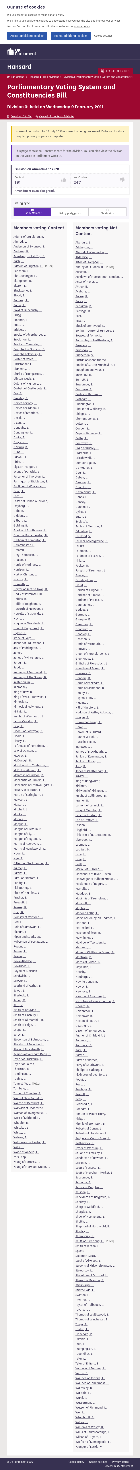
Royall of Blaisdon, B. (27, 971)
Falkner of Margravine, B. (91, 541)
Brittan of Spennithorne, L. (92, 360)
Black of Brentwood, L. (90, 325)
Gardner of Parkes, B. (89, 600)
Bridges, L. (20, 329)
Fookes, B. (82, 565)
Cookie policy (76, 1461)
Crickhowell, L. (85, 458)
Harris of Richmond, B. (90, 688)
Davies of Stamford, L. (27, 413)
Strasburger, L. (84, 1285)
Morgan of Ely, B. (24, 834)
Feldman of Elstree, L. (89, 556)
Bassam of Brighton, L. (28, 266)
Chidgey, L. (82, 414)
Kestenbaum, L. (23, 682)
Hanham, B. (83, 678)
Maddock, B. (83, 893)
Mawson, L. (20, 799)
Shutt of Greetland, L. (89, 1241)
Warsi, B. (81, 1397)
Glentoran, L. (84, 624)
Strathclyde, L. (85, 1290)
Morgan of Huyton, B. (27, 839)
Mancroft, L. (83, 903)
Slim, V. (18, 1005)
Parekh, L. (20, 873)
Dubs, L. (18, 452)
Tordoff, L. (82, 1329)
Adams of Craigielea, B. (28, 236)
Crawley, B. (20, 398)
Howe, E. (81, 727)
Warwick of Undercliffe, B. (30, 1108)
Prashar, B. (20, 897)
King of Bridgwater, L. (89, 781)
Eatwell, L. (20, 457)
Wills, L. (18, 1147)
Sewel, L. (19, 990)
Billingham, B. (22, 280)
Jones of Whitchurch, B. (28, 657)
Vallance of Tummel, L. (90, 1368)
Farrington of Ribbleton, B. (30, 481)
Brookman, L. (22, 339)
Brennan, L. (20, 320)
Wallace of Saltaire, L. (90, 1378)
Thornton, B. (21, 1069)
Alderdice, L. (83, 257)
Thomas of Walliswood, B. (92, 1314)
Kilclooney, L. (22, 687)
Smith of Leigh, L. (24, 1025)
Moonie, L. (20, 819)
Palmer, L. (20, 868)
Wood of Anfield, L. (26, 1152)
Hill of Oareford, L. (87, 707)
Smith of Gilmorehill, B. (28, 1020)
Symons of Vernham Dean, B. (32, 1054)
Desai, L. (19, 418)
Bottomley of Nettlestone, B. (94, 340)
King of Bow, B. (23, 692)
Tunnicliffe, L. (22, 1083)
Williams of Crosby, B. (89, 1427)
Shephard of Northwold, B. (92, 1226)
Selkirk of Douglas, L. (89, 1187)
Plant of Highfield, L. (26, 892)
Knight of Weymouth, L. (28, 716)
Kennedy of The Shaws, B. (30, 677)
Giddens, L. (20, 515)
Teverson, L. (83, 1309)
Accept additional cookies (27, 36)
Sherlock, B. (21, 995)
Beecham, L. (21, 271)
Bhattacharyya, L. (25, 276)
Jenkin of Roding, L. (88, 761)
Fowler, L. (81, 575)
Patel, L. (81, 1050)
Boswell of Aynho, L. (88, 335)
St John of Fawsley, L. (89, 1153)
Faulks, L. (81, 546)
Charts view (107, 213)
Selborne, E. (83, 1182)
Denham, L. (83, 482)
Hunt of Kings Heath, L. (28, 628)
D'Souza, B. (20, 447)
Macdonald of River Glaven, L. (95, 874)
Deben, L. (81, 477)
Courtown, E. (83, 443)
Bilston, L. (20, 285)
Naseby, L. (82, 972)
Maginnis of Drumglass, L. (92, 898)
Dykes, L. (81, 511)
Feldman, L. (83, 551)
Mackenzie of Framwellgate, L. (33, 785)
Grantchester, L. (23, 545)
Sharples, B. (83, 1211)
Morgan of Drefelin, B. (27, 829)
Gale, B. (18, 511)
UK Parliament (15, 77)
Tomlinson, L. (22, 1073)
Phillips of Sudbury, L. (89, 1069)
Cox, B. (17, 393)
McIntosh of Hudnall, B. (28, 775)
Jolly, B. (80, 766)
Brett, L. (18, 325)
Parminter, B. (83, 1045)
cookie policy (82, 26)
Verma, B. (81, 1373)
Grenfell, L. (20, 550)
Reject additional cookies (70, 36)
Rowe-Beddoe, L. (24, 961)
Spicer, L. (81, 1251)
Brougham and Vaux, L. (90, 369)
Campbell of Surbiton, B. (29, 349)
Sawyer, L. (20, 980)
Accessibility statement (119, 1466)
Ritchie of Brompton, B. (90, 1123)
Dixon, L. (19, 422)
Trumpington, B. (85, 1349)
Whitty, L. (19, 1132)
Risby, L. (80, 1118)
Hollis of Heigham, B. (27, 604)
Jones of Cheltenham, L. (91, 771)
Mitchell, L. (20, 809)
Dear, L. (80, 472)
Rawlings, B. (83, 1089)
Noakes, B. (82, 1006)
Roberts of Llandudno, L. (91, 1133)
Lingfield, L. (83, 830)
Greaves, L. (82, 649)
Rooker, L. (20, 951)
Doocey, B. (82, 502)
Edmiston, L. (83, 531)
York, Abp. (20, 1157)
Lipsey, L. (19, 741)
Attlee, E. (81, 286)
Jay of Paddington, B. (27, 648)
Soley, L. (19, 1034)
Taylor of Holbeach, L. (89, 1304)
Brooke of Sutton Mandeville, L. (95, 365)
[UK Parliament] (22, 52)
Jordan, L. (20, 662)
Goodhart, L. (83, 629)
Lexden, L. (82, 825)
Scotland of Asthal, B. (27, 985)
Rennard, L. (83, 1109)
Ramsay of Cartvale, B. (28, 917)
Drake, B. (19, 437)
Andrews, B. (21, 251)
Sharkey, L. (82, 1202)
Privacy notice (120, 1461)
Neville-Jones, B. (86, 981)
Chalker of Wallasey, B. (90, 409)
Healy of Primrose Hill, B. (29, 594)
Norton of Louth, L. (87, 1021)
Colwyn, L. (82, 423)
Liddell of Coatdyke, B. (28, 731)
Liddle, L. (19, 736)
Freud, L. (81, 585)
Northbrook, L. (85, 1011)
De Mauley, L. (84, 467)
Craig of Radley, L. (87, 448)
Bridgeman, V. (84, 355)
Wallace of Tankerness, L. (92, 1383)
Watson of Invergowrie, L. (30, 1113)
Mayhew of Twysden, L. (90, 942)
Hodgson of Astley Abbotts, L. (94, 712)
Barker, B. (81, 296)
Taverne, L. (82, 1300)
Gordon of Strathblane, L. (29, 530)
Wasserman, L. (85, 1402)
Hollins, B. (20, 599)
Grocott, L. (20, 559)
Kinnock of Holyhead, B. (28, 706)
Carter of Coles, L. (25, 359)
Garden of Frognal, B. (89, 590)
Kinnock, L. (20, 701)
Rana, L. (80, 1084)
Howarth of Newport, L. (28, 608)
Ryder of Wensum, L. (89, 1148)
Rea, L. (18, 922)
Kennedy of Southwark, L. (30, 672)
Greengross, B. (84, 658)
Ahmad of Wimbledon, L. (91, 252)
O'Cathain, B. (83, 1025)
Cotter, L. (81, 438)
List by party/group (70, 213)
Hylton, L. (19, 633)
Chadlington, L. (85, 404)
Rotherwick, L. (84, 1143)
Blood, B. (19, 295)
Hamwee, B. (83, 673)
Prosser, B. (20, 907)
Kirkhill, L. (20, 711)
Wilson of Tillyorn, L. (88, 1437)
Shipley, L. (82, 1231)
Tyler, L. (80, 1358)
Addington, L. (84, 247)
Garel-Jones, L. (85, 604)
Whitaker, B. (21, 1127)
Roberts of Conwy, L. (88, 1128)
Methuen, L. (83, 947)
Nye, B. (18, 858)
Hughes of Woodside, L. (28, 623)
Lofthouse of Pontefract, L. (30, 746)
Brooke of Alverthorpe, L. (29, 334)
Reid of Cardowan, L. (27, 927)
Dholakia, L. (83, 487)
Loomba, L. (82, 844)
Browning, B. (83, 374)
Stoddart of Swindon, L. (28, 1044)
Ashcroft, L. (82, 272)
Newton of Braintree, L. (90, 996)
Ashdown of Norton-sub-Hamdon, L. (99, 276)
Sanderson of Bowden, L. (91, 1158)
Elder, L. (18, 462)
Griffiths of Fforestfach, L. (91, 663)
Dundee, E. (82, 507)
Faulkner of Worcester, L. (29, 486)
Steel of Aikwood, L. (88, 1260)
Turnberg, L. (21, 1088)
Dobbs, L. (81, 497)
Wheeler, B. (21, 1122)
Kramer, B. (82, 800)
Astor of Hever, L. (86, 281)
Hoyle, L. (19, 618)
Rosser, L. (19, 956)
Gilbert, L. (20, 520)
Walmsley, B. (84, 1388)
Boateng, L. (21, 300)
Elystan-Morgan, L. (25, 466)
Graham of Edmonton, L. (29, 540)
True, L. (80, 1344)
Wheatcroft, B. (84, 1417)
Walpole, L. (83, 1393)
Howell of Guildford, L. (90, 732)
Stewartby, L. (84, 1270)
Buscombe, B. (84, 384)
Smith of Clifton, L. (87, 1246)
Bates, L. (81, 301)
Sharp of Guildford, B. (89, 1207)
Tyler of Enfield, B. (87, 1363)
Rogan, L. (19, 946)
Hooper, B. (82, 717)
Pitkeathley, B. (22, 887)
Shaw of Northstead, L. (90, 1216)
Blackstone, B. (22, 290)
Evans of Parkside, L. (26, 471)
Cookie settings (103, 35)
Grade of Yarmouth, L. (89, 644)
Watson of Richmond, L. (91, 1407)
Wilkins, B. (20, 1137)
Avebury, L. (82, 291)
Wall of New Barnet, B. (28, 1098)
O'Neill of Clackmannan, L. (31, 863)
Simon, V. (19, 1000)
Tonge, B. (81, 1324)
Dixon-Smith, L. (85, 492)
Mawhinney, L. (84, 937)
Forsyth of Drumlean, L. (90, 570)
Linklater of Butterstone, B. (93, 835)
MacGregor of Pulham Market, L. (96, 879)
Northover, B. (84, 1016)
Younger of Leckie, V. (88, 1446)
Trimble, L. (82, 1339)
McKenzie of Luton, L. (27, 790)
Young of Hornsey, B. (26, 1162)
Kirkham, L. (82, 786)
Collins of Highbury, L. (27, 383)
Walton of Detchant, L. (28, 1103)
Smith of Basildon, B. (26, 1010)
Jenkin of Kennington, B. (91, 756)
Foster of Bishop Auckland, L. (32, 501)
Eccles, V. (81, 521)
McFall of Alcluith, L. (27, 770)
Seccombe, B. (84, 1177)
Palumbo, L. (83, 1040)
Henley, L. (82, 693)
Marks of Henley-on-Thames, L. (95, 918)
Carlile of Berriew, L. (88, 394)
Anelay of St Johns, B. (89, 267)
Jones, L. (19, 653)
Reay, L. (80, 1099)
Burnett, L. (82, 379)
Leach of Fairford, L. (88, 815)
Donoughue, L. (23, 432)
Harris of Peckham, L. (89, 683)
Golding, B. (20, 525)
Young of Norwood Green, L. (31, 1166)
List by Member (32, 213)
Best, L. (80, 316)
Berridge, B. (83, 311)
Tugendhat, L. (84, 1353)
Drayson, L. (20, 442)
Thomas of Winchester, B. (91, 1319)
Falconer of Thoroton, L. (29, 476)
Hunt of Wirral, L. (86, 737)
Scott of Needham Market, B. (94, 1172)
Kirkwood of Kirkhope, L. (91, 790)
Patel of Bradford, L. (26, 878)
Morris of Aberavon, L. (27, 843)
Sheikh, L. (81, 1221)
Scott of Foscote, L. (88, 1167)
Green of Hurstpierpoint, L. (92, 653)
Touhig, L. (19, 1078)
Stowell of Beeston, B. (89, 1280)
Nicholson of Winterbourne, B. (95, 1001)
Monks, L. (19, 814)
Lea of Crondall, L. (25, 721)
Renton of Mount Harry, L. (92, 1114)
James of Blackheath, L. (91, 751)
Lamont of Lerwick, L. (89, 805)
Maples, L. (82, 908)
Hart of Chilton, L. (25, 574)
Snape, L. (19, 1029)
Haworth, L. (21, 584)
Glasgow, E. (83, 619)
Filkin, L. (19, 491)
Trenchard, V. (83, 1334)
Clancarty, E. (21, 369)
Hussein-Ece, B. (85, 742)
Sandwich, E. (21, 976)
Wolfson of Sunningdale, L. (93, 1442)
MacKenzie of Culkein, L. (29, 780)
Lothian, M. (82, 849)
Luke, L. (80, 859)
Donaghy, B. (21, 427)
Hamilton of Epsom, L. (90, 668)
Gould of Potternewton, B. (30, 535)
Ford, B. (18, 496)
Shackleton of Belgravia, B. (92, 1197)
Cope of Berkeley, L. (88, 433)
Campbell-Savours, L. (27, 354)
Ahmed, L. (20, 241)
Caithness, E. (83, 389)
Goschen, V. (83, 639)
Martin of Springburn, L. (28, 794)
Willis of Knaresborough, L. (92, 1432)
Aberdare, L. (83, 242)
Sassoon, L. (82, 1163)
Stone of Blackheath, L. (28, 1049)
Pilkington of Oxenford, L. (91, 1074)
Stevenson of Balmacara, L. (31, 1039)
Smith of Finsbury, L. (26, 1015)
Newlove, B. (83, 991)
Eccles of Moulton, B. (89, 526)
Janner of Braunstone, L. (29, 643)
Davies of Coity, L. (25, 403)
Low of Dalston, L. (25, 750)
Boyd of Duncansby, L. (27, 310)
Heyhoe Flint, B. (85, 697)
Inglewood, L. (84, 746)
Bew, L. (80, 321)
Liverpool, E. (83, 839)
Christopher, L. (23, 364)
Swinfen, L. (82, 1295)
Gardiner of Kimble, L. (89, 595)
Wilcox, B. (81, 1422)
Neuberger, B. (84, 976)
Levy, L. (18, 726)
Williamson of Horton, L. (29, 1142)
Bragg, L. (19, 315)
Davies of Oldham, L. (27, 408)
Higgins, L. (82, 702)
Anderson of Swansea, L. (29, 246)
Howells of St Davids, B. (28, 613)
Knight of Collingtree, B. (91, 795)
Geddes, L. (82, 609)
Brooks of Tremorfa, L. (27, 344)
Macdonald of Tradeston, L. (31, 765)
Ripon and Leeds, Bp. (27, 936)
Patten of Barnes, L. (88, 1060)
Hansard (19, 66)
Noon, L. (19, 853)
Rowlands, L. (21, 966)
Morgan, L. (20, 824)
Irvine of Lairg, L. (24, 638)
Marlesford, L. (84, 928)
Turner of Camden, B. (27, 1093)
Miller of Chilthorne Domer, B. (94, 952)
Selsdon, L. (82, 1192)
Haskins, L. (20, 579)
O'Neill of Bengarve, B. (90, 1030)
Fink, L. (80, 560)
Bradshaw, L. (83, 350)
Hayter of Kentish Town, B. (30, 589)
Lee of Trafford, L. (86, 820)
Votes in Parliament (37, 156)
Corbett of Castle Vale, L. (30, 388)
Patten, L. (81, 1055)
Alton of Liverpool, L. (89, 262)
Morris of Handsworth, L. (29, 848)
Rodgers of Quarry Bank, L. (92, 1138)
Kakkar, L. (81, 776)
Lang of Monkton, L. (88, 810)
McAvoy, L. (20, 755)
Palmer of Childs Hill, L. (90, 1035)
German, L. (82, 614)
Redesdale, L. (84, 1104)
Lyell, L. (80, 864)
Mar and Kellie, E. (87, 913)
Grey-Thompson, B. (25, 555)
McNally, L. (82, 888)
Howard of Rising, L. (88, 722)
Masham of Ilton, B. (88, 932)
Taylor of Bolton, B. (25, 1064)
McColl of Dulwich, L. (89, 869)
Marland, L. (83, 923)
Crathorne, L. (84, 453)
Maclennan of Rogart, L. (91, 883)
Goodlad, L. (83, 634)
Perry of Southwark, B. (89, 1065)
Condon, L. (82, 428)
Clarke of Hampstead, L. (29, 373)
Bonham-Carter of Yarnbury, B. (95, 330)
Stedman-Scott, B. (87, 1256)
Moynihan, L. (83, 967)
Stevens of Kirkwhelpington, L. (95, 1265)
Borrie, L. (19, 305)
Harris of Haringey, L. (27, 564)
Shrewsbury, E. (84, 1236)
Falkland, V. (83, 536)
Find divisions (51, 77)
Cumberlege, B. (85, 462)
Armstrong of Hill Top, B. (29, 256)
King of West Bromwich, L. (30, 697)
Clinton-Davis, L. (24, 378)
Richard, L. (20, 932)
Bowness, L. (83, 345)
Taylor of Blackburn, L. (28, 1059)
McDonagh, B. (22, 760)
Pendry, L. (20, 883)
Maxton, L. (20, 804)
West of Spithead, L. (26, 1118)
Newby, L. (82, 986)
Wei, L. (80, 1412)
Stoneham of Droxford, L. (91, 1275)
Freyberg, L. (21, 506)
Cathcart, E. (83, 399)
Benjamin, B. (83, 306)
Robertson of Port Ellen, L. (30, 941)
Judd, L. (18, 667)
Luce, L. (80, 854)
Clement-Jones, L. (87, 418)
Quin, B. (18, 912)
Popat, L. (81, 1079)
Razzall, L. (82, 1094)
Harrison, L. (21, 569)
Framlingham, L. (86, 580)
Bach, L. (18, 261)
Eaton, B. (81, 516)
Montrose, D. (83, 957)
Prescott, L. (20, 902)
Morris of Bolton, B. (87, 962)
